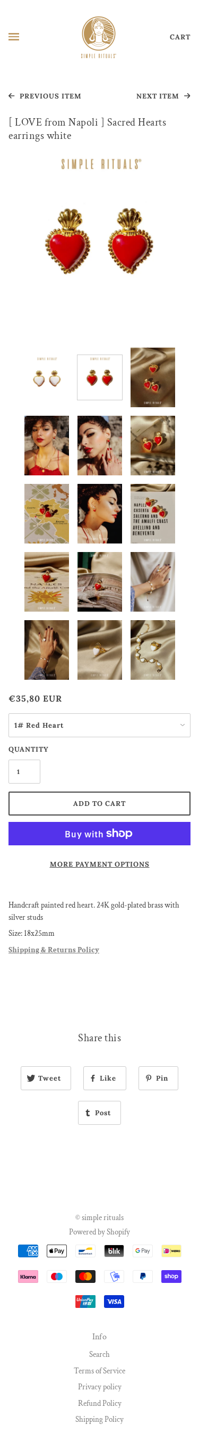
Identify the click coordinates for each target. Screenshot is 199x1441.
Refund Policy (100, 1403)
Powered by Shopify (99, 1232)
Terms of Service (99, 1371)
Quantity (24, 749)
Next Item (158, 96)
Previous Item (50, 96)
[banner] (98, 36)
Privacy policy (100, 1387)
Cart (180, 37)
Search (99, 1354)
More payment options (100, 864)
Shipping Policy (99, 1419)
